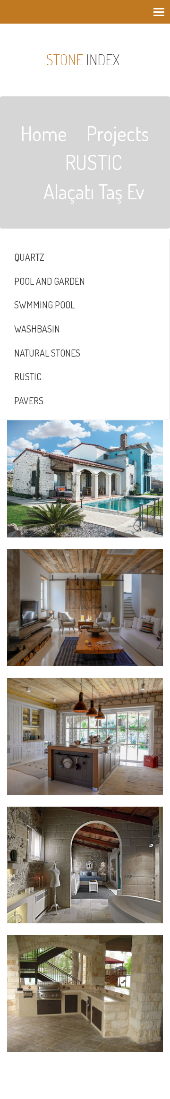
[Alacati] (85, 478)
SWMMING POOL (44, 304)
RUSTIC (28, 376)
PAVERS (28, 400)
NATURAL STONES (47, 353)
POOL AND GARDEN (49, 281)
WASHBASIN (37, 329)
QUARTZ (29, 257)
